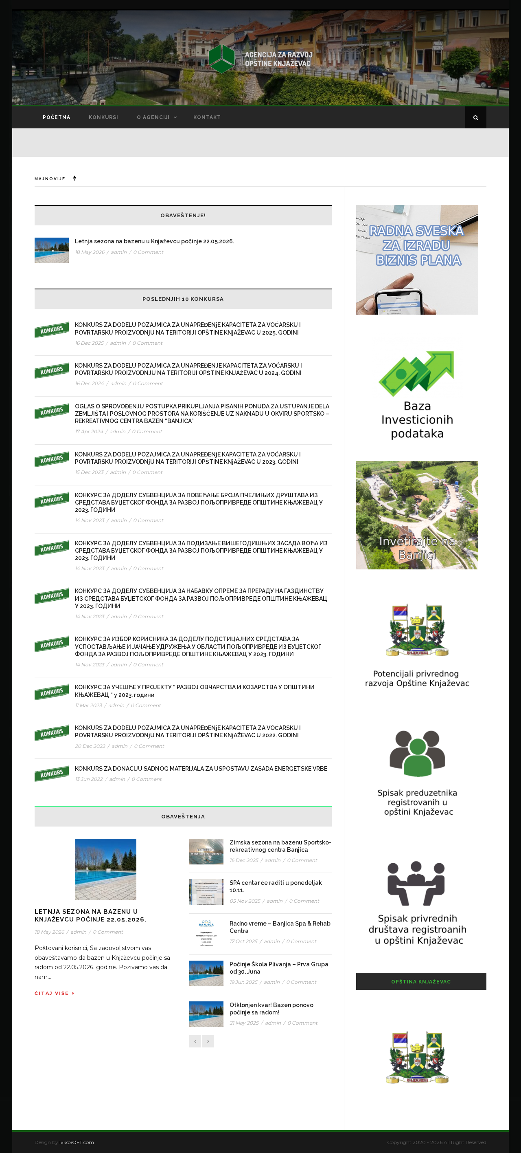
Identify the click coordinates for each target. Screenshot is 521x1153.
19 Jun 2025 (243, 982)
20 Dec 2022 (90, 746)
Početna (56, 117)
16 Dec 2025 (89, 343)
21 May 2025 (244, 1023)
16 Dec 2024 (89, 383)
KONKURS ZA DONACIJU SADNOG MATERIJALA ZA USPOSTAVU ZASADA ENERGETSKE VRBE (201, 768)
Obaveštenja (183, 816)
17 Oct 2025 (243, 941)
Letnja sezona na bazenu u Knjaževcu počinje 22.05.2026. (154, 241)
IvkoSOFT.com (76, 1142)
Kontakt (207, 117)
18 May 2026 (89, 252)
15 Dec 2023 (89, 472)
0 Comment (148, 252)
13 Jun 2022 (89, 779)
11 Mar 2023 (88, 705)
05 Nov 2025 (245, 901)
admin (119, 252)
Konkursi (103, 117)
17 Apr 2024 (89, 431)
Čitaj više (52, 993)
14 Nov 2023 (89, 520)
